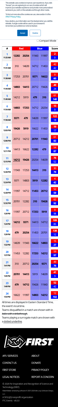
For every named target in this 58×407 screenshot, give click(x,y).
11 (7, 158)
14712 (35, 66)
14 (7, 189)
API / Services (10, 356)
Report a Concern (42, 377)
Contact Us (9, 363)
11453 (44, 66)
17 (7, 220)
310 (17, 66)
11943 (35, 55)
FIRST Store (9, 370)
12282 (16, 55)
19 (7, 241)
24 (7, 293)
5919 (25, 97)
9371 (35, 76)
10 (7, 148)
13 (7, 179)
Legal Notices (10, 377)
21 (7, 262)
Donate (36, 363)
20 (7, 252)
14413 (26, 87)
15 (7, 200)
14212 (16, 97)
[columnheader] (7, 49)
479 (35, 97)
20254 (26, 55)
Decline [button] (35, 33)
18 (7, 231)
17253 (16, 76)
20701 (26, 76)
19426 (44, 87)
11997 (44, 55)
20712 (35, 87)
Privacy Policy (12, 16)
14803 (16, 87)
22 (7, 272)
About (35, 356)
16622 (44, 76)
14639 (26, 66)
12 (7, 168)
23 (7, 283)
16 (7, 210)
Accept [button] (22, 33)
